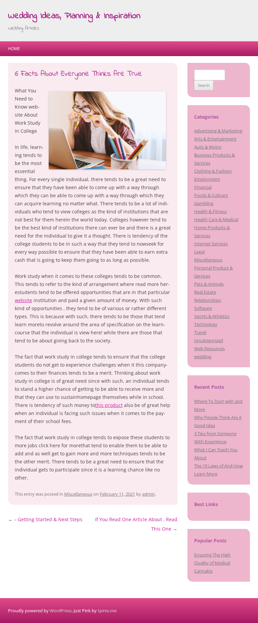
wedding (202, 357)
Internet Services (211, 244)
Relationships (207, 300)
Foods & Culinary (211, 195)
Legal (199, 252)
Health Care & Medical (216, 219)
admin (148, 494)
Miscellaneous (78, 494)
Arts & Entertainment (215, 139)
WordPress (61, 611)
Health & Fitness (210, 211)
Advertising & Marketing (218, 131)
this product (109, 405)
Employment (207, 179)
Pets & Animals (209, 284)
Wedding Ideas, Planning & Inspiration (74, 16)
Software (203, 308)
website (23, 300)
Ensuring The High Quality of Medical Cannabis (212, 563)
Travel (200, 332)
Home (14, 48)
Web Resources (209, 348)
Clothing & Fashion (213, 171)
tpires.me (107, 611)
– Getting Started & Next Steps (45, 519)
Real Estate (205, 292)
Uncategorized (208, 340)
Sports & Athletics (211, 316)
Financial (203, 187)
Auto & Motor (208, 147)
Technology (205, 324)
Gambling (203, 203)
